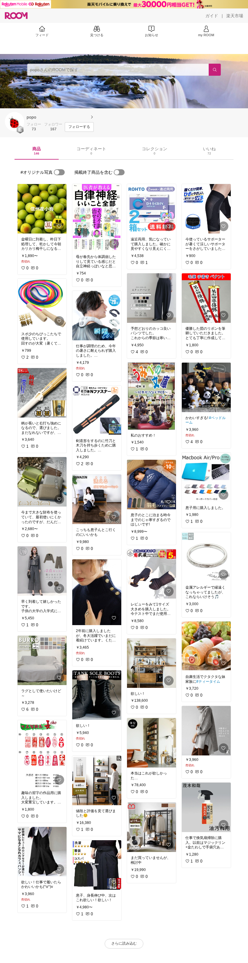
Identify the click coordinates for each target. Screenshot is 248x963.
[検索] (215, 70)
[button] (14, 121)
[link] (42, 209)
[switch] (59, 172)
